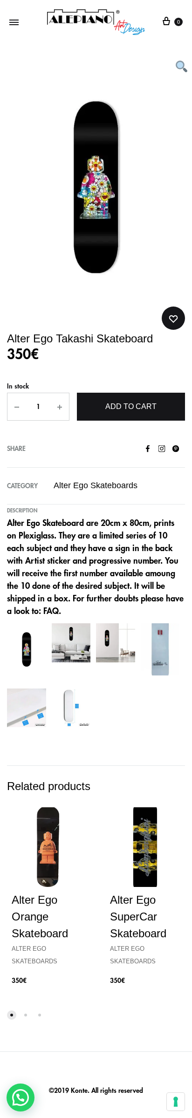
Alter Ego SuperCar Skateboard (138, 916)
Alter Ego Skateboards (95, 485)
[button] (20, 1097)
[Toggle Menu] (14, 22)
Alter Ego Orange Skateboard (40, 916)
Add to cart (131, 406)
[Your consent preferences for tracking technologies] (176, 1102)
